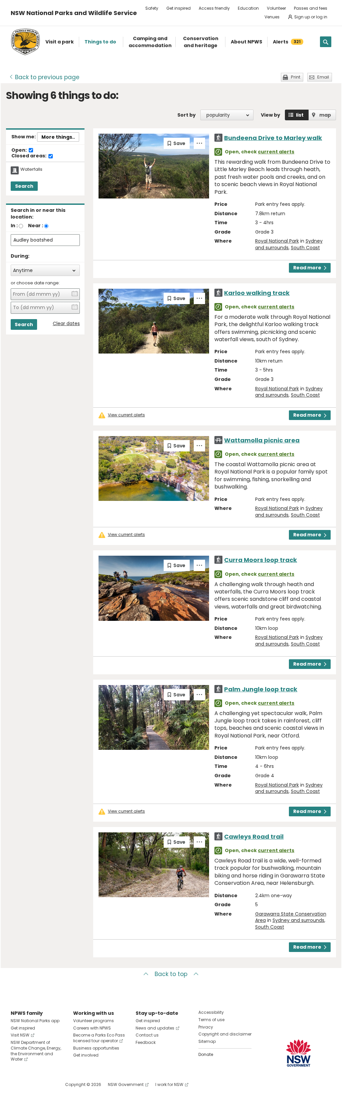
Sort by (186, 115)
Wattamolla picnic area (262, 440)
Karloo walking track (257, 293)
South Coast (305, 247)
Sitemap (207, 1041)
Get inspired (178, 8)
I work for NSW (169, 1084)
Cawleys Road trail (254, 836)
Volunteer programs (93, 1020)
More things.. (58, 137)
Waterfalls (31, 169)
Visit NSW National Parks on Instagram (31, 1084)
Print (295, 77)
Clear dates (66, 323)
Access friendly (214, 8)
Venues (272, 17)
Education (248, 8)
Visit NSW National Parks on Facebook (17, 1084)
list (300, 115)
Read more (307, 267)
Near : (35, 225)
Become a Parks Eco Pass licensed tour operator (99, 1038)
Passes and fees (310, 8)
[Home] (25, 42)
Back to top (171, 974)
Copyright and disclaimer (224, 1034)
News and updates (155, 1028)
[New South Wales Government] (298, 1053)
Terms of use (211, 1019)
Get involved (86, 1055)
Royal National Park (277, 241)
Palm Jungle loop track (260, 689)
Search (24, 186)
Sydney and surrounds (298, 920)
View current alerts (126, 415)
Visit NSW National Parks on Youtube (45, 1084)
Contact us (147, 1035)
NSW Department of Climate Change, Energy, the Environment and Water (36, 1051)
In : (14, 225)
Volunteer (276, 8)
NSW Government (126, 1084)
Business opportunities (96, 1048)
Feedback (146, 1042)
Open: (19, 150)
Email (323, 77)
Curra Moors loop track (260, 560)
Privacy (205, 1027)
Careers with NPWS (92, 1028)
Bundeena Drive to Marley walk (273, 138)
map (325, 115)
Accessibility (211, 1012)
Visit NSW (20, 1035)
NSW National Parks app (35, 1020)
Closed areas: (29, 156)
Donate (205, 1054)
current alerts (276, 151)
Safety (151, 8)
